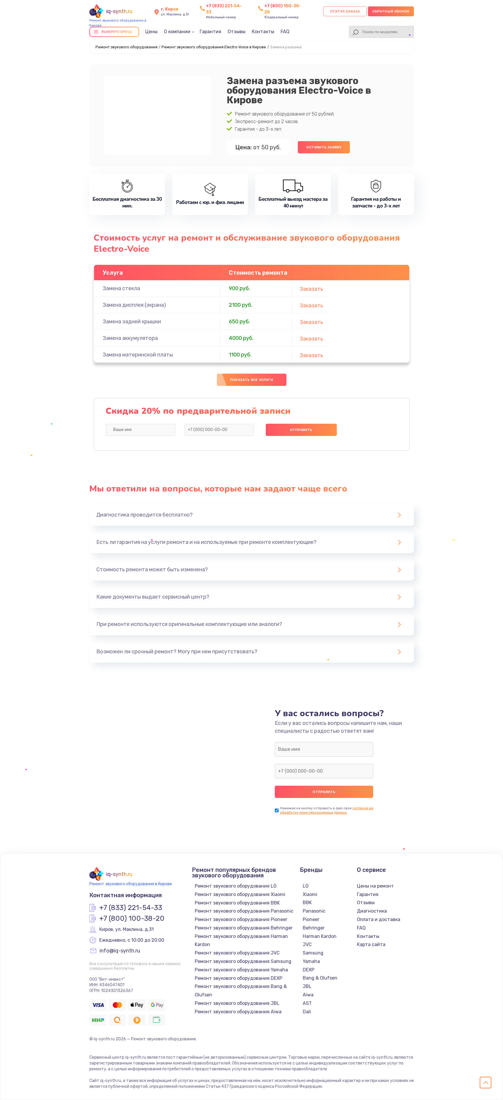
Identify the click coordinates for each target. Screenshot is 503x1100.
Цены (151, 31)
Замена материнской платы (138, 355)
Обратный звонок (391, 11)
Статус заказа (345, 11)
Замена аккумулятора (130, 338)
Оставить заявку (323, 147)
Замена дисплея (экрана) (134, 305)
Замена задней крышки (132, 321)
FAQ (285, 31)
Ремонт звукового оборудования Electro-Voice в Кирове (214, 47)
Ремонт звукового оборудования (126, 47)
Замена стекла (121, 288)
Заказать (311, 289)
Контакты (263, 31)
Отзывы (236, 31)
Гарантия (210, 31)
